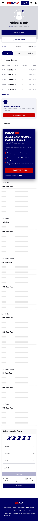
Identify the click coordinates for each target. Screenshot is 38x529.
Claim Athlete (19, 32)
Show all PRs (5, 94)
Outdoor (30, 53)
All (8, 53)
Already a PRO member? (13, 175)
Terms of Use (28, 511)
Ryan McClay (30, 507)
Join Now (19, 485)
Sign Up (25, 3)
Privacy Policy (18, 511)
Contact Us (9, 511)
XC (19, 53)
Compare (19, 474)
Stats (4, 46)
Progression (16, 46)
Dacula (11, 26)
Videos (31, 46)
